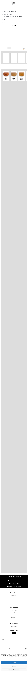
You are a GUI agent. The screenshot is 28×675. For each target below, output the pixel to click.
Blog (3, 19)
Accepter (14, 662)
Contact (4, 22)
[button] (26, 649)
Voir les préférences (14, 669)
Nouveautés (5, 9)
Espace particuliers (7, 14)
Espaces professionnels (9, 11)
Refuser (14, 666)
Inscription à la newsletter (7, 637)
